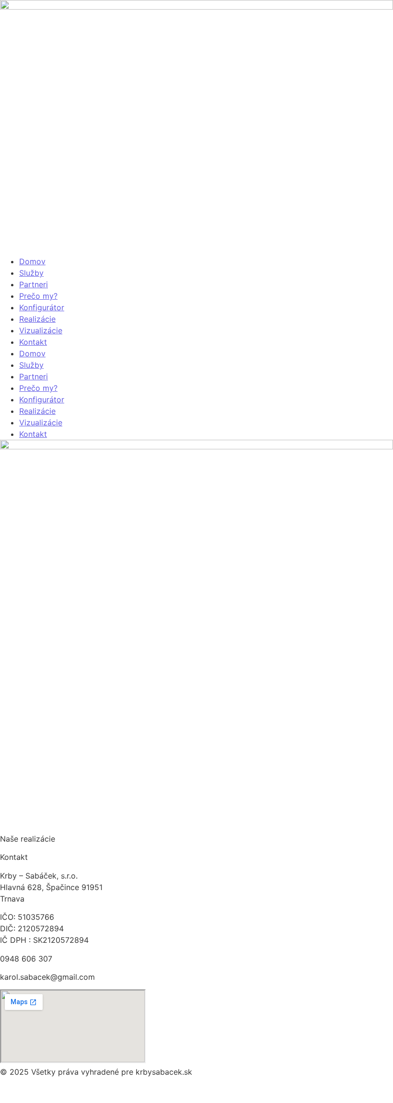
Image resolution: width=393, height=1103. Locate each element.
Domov (32, 261)
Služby (31, 273)
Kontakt (33, 342)
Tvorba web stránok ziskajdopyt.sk (63, 1090)
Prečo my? (38, 296)
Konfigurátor (41, 307)
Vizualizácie (40, 330)
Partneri (33, 284)
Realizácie (37, 319)
